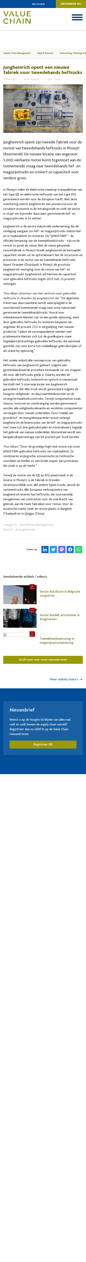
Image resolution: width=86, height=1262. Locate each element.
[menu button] (77, 17)
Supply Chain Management (17, 53)
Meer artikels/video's (64, 679)
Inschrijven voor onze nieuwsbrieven (43, 659)
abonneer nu (71, 4)
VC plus (32, 587)
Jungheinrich (26, 529)
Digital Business (45, 53)
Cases (57, 79)
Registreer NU (43, 744)
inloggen (38, 4)
